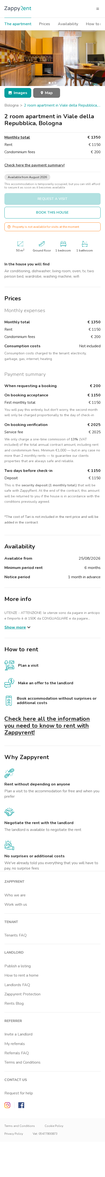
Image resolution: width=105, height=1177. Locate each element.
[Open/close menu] (98, 9)
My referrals (14, 1043)
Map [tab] (49, 93)
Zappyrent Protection (22, 994)
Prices (44, 24)
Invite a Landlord (18, 1034)
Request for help (18, 1093)
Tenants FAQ (15, 935)
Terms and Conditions (22, 1062)
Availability (68, 24)
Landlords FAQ (17, 985)
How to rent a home (21, 975)
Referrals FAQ (16, 1053)
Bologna (11, 105)
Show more (15, 627)
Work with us (15, 904)
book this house (52, 212)
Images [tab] (20, 93)
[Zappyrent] (17, 8)
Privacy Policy (13, 1134)
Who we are (15, 895)
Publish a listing (17, 966)
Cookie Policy (54, 1126)
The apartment (17, 24)
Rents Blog (14, 1003)
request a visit (52, 198)
